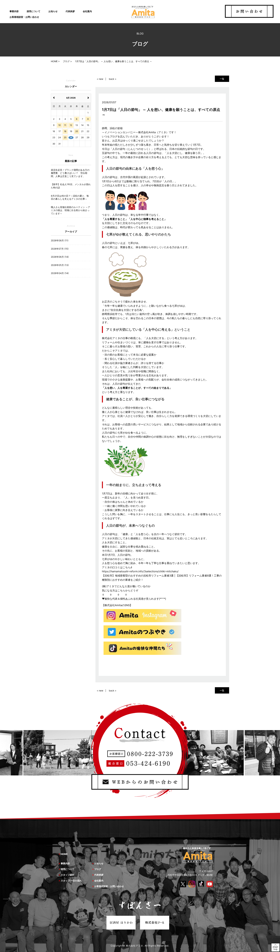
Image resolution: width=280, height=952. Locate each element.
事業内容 (14, 11)
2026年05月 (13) (60, 265)
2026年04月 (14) (60, 273)
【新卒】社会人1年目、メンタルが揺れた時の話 (71, 186)
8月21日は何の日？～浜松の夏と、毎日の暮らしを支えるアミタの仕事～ (70, 197)
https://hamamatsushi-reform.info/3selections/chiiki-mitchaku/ (140, 571)
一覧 (222, 78)
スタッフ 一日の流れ (71, 880)
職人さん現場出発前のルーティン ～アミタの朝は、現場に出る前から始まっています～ (70, 210)
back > (112, 79)
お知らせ (53, 11)
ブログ (97, 869)
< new (100, 79)
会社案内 (87, 11)
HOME (64, 854)
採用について (33, 11)
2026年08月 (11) (59, 240)
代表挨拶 (70, 11)
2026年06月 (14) (60, 256)
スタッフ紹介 (67, 874)
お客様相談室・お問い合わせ (24, 17)
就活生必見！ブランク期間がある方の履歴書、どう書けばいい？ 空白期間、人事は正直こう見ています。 (70, 173)
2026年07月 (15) (60, 248)
